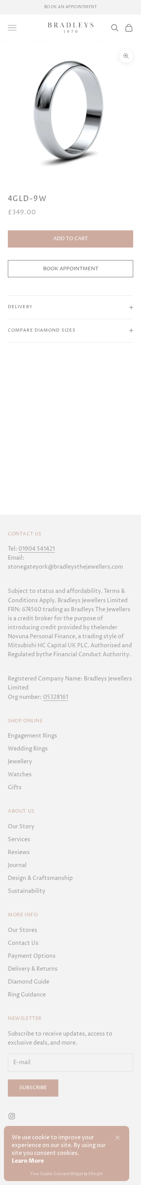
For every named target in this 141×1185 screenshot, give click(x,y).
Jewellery (20, 761)
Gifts (15, 787)
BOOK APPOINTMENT (70, 268)
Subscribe (33, 1087)
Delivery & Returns (33, 969)
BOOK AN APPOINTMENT (70, 7)
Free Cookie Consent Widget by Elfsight (67, 1174)
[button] (117, 1138)
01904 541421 (36, 549)
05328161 (55, 697)
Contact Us (23, 943)
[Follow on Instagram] (12, 1116)
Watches (20, 774)
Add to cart (70, 238)
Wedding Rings (28, 748)
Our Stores (22, 930)
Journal (17, 865)
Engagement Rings (32, 736)
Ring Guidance (27, 994)
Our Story (21, 826)
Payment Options (32, 956)
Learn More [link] (28, 1161)
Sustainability (26, 891)
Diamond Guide (28, 982)
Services (19, 839)
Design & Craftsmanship (40, 878)
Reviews (19, 852)
